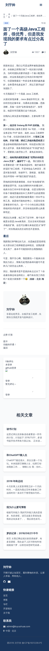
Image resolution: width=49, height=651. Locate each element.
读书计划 (11, 429)
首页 (5, 595)
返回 (5, 347)
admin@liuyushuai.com (18, 626)
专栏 (5, 604)
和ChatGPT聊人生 (17, 455)
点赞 (5, 334)
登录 (7, 380)
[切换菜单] (41, 5)
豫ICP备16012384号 (32, 642)
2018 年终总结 (15, 481)
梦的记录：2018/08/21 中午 (22, 533)
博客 (5, 599)
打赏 (10, 334)
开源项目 (7, 608)
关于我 (6, 613)
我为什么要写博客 (16, 507)
